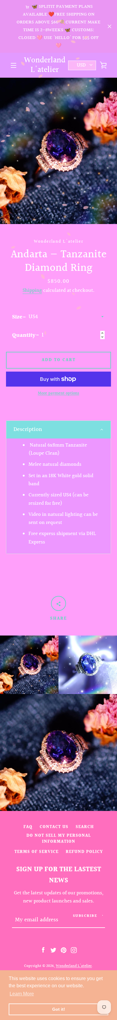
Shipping (32, 291)
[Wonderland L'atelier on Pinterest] (64, 950)
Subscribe (85, 916)
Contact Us (54, 827)
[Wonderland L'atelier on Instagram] (74, 950)
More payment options (58, 393)
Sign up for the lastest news (58, 875)
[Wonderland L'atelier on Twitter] (53, 950)
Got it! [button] (58, 1009)
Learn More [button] (22, 993)
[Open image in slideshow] (58, 151)
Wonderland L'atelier (44, 65)
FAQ (27, 827)
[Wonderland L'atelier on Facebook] (43, 950)
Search (85, 827)
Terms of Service (36, 851)
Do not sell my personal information (58, 838)
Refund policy (84, 851)
